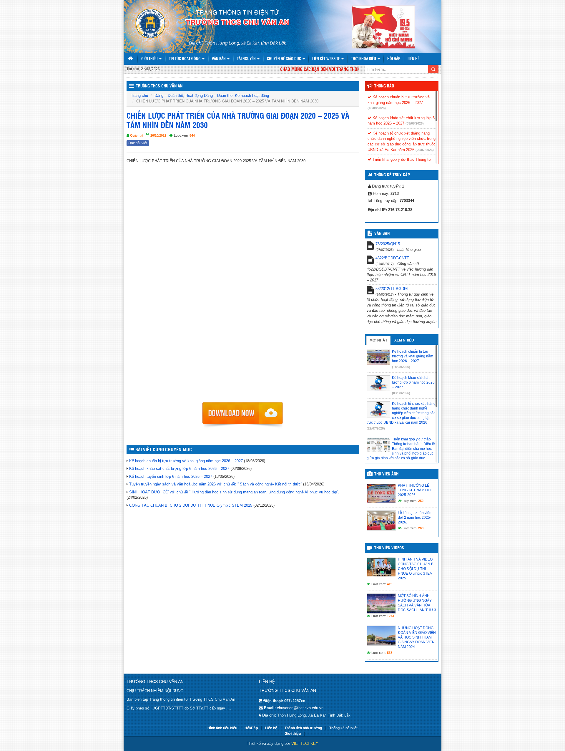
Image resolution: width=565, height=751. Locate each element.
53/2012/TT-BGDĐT (392, 288)
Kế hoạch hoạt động (252, 95)
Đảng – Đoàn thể (168, 95)
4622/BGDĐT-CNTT (392, 258)
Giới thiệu (150, 59)
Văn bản (219, 59)
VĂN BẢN (382, 234)
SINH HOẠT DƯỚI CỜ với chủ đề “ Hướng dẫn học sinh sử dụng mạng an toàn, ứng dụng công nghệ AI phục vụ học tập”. (234, 492)
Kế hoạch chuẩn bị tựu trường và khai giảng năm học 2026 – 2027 (186, 461)
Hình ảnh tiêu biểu (222, 728)
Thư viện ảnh (386, 474)
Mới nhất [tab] (378, 340)
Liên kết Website (326, 59)
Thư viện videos (389, 548)
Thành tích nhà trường (303, 728)
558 (389, 652)
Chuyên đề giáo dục (284, 59)
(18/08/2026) (377, 108)
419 (389, 584)
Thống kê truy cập (392, 175)
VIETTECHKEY (304, 743)
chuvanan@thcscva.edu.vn (300, 708)
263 (420, 528)
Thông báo (384, 86)
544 (192, 135)
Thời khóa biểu (364, 59)
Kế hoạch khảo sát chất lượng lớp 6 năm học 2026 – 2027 (179, 468)
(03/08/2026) (415, 123)
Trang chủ (139, 95)
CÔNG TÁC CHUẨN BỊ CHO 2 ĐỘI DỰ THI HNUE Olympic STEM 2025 (190, 505)
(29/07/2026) (425, 150)
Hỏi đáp (393, 59)
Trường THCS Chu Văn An (159, 86)
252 (420, 501)
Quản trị (136, 135)
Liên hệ (413, 59)
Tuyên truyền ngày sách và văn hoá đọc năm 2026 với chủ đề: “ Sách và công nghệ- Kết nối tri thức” (215, 484)
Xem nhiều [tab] (404, 340)
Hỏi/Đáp (251, 728)
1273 (390, 616)
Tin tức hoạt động (185, 59)
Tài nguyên (247, 59)
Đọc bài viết (137, 143)
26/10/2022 (158, 135)
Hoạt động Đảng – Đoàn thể (208, 95)
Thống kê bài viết (343, 728)
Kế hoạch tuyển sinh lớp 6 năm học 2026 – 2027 (170, 476)
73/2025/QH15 (387, 244)
